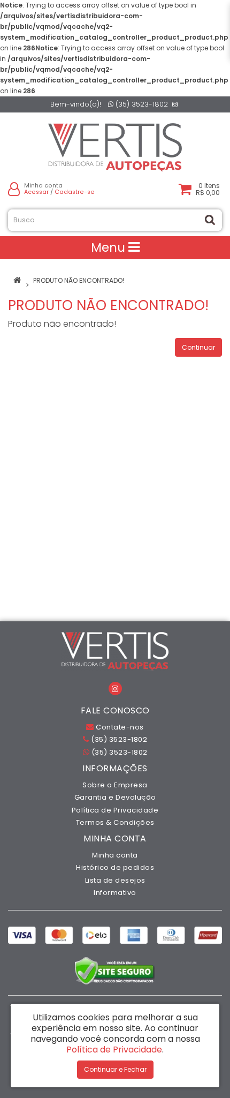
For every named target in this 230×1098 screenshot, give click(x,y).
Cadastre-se (75, 192)
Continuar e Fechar (115, 1069)
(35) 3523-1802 (140, 104)
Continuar (198, 347)
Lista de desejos (115, 880)
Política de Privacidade (115, 810)
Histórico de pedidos (115, 867)
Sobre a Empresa (115, 785)
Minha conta (115, 855)
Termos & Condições (115, 822)
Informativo (115, 893)
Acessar (36, 192)
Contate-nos (119, 727)
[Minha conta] (14, 189)
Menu (109, 247)
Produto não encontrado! (78, 280)
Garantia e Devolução (115, 797)
